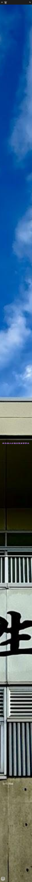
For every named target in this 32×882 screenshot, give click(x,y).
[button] (2, 2)
